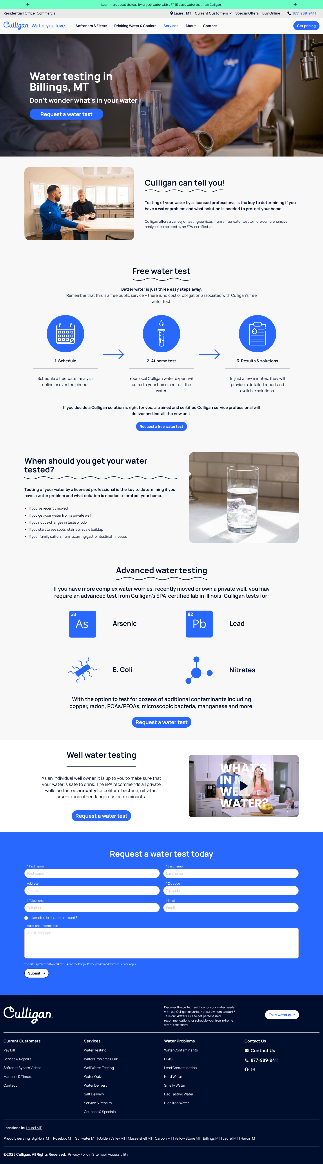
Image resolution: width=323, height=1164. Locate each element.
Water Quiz (93, 1076)
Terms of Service (119, 964)
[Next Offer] (295, 4)
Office (30, 13)
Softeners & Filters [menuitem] (91, 25)
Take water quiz (282, 1014)
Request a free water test (161, 426)
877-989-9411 (304, 13)
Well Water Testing (99, 1067)
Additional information (42, 926)
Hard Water (173, 1076)
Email (170, 900)
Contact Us (263, 1050)
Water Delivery (95, 1085)
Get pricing (306, 25)
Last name (174, 866)
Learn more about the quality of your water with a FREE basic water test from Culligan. (161, 4)
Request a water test (66, 114)
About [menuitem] (190, 25)
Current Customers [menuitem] (212, 13)
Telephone (35, 900)
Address (32, 883)
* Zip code (173, 883)
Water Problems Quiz (101, 1059)
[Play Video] (244, 786)
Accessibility (118, 1154)
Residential (13, 13)
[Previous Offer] (27, 4)
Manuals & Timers (18, 1076)
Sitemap (99, 1154)
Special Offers (247, 13)
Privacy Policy (95, 964)
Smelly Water (174, 1085)
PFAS (168, 1059)
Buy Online (271, 13)
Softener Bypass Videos (22, 1067)
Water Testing (95, 1050)
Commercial (46, 13)
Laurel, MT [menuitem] (182, 13)
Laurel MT (34, 1127)
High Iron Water (176, 1102)
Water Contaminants (181, 1050)
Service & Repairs (17, 1059)
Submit (34, 973)
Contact (210, 25)
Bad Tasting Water (178, 1094)
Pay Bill (9, 1050)
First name (35, 866)
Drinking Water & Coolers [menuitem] (135, 25)
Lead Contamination (180, 1067)
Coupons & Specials (100, 1111)
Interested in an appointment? (53, 917)
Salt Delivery (94, 1094)
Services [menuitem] (170, 25)
